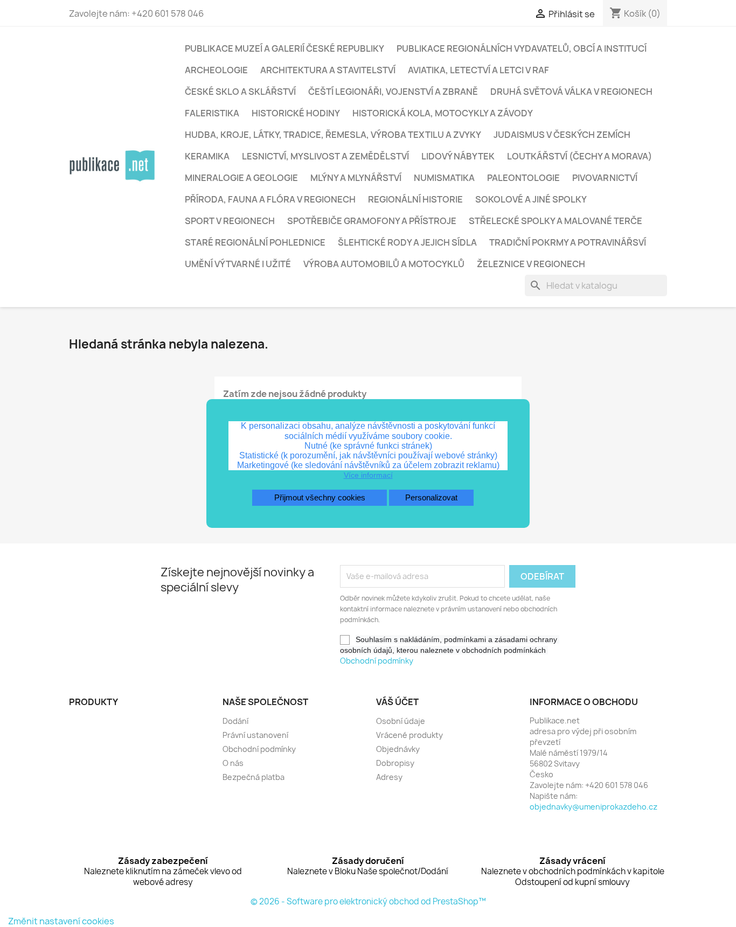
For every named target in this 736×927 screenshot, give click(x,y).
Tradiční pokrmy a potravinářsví (567, 242)
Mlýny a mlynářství (355, 178)
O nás (233, 763)
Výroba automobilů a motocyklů (383, 264)
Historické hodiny (296, 113)
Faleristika (212, 113)
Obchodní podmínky (376, 661)
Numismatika (444, 178)
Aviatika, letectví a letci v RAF (478, 70)
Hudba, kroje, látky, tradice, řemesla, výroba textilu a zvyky (333, 135)
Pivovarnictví (604, 178)
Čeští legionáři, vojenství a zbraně (393, 91)
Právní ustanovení (255, 735)
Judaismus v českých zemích (562, 135)
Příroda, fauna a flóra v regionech (270, 199)
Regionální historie (415, 199)
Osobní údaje (400, 721)
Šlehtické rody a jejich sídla (407, 242)
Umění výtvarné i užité (238, 264)
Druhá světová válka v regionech (571, 91)
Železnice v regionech (531, 264)
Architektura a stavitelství (327, 70)
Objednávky (398, 749)
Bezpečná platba (253, 777)
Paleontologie (523, 178)
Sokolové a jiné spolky (531, 199)
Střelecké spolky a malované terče (555, 221)
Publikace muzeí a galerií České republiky (284, 48)
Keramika (207, 156)
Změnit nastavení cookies (61, 921)
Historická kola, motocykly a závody (442, 113)
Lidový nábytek (458, 156)
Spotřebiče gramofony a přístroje (371, 221)
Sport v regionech (230, 221)
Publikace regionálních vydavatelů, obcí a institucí (522, 48)
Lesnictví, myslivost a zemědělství (325, 156)
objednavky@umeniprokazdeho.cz (593, 806)
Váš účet (397, 702)
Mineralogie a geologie (241, 178)
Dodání (235, 721)
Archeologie (216, 70)
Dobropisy (395, 763)
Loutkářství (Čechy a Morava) (579, 156)
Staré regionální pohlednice (255, 242)
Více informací (368, 475)
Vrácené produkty (409, 735)
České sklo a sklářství (240, 91)
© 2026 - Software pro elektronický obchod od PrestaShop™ (368, 901)
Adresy (389, 777)
